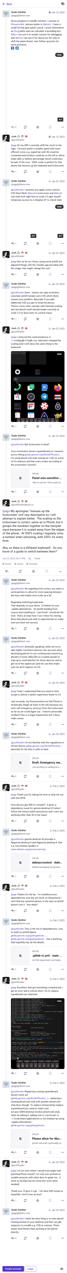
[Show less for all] (63, 3)
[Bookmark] (50, 127)
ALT (60, 119)
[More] (63, 127)
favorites (31, 564)
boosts (6, 564)
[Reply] (7, 571)
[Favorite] (38, 127)
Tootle (37, 558)
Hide (59, 55)
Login (30, 1268)
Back (9, 3)
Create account (13, 1268)
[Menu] (62, 1269)
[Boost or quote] (25, 127)
